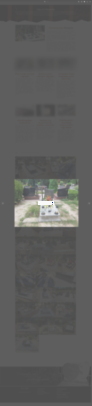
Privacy (51, 204)
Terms (52, 204)
